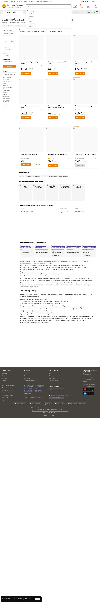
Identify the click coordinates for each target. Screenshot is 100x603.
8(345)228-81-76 (85, 1)
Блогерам (26, 383)
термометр (32, 24)
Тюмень (6, 1)
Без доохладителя (8, 62)
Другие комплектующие (8, 108)
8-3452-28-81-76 (79, 211)
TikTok (50, 383)
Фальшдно (5, 92)
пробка (31, 26)
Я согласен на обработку (60, 395)
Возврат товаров (6, 383)
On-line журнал (35, 404)
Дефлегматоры (6, 98)
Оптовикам (31, 1)
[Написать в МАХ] (97, 12)
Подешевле (37, 31)
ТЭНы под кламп (6, 81)
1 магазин (12, 1)
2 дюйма (6, 57)
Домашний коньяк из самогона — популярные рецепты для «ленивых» (88, 253)
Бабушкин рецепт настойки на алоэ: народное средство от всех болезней (57, 253)
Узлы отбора (6, 79)
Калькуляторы (88, 12)
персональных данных (66, 395)
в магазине (26, 70)
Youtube (51, 373)
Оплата (25, 1)
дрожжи (31, 16)
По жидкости (11, 26)
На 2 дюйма (44, 176)
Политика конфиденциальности (40, 410)
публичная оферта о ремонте (50, 412)
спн (30, 19)
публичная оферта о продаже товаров (58, 410)
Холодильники (6, 96)
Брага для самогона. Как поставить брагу (26, 251)
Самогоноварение (17, 15)
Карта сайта (5, 400)
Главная (4, 15)
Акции (3, 375)
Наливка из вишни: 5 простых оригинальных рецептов (42, 252)
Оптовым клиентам (29, 380)
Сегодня (26, 164)
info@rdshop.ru (28, 393)
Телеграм (51, 375)
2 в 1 (5, 51)
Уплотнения (5, 104)
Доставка (19, 1)
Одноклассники (53, 380)
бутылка (31, 21)
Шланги (4, 106)
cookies (11, 598)
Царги (4, 83)
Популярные (30, 31)
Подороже (43, 31)
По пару (5, 26)
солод (30, 13)
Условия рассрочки (7, 390)
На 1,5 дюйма (19, 26)
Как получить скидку (7, 395)
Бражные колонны (7, 77)
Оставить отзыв (6, 392)
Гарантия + (39, 1)
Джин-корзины (6, 90)
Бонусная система (7, 388)
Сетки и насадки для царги (7, 88)
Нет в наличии (80, 165)
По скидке (60, 31)
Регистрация (5, 397)
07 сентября (26, 73)
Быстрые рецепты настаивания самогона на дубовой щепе (73, 252)
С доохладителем (8, 61)
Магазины (5, 373)
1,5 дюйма (6, 55)
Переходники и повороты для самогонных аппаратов (8, 101)
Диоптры (5, 94)
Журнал (77, 12)
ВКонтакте (52, 378)
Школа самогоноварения (76, 404)
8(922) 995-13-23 (30, 388)
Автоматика (5, 85)
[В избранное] (41, 66)
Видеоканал (59, 404)
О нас (25, 373)
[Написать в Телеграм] (94, 12)
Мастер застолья (47, 1)
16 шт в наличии (36, 164)
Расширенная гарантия (8, 385)
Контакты (26, 375)
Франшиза (27, 378)
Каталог (9, 15)
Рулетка (47, 404)
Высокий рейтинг (52, 31)
